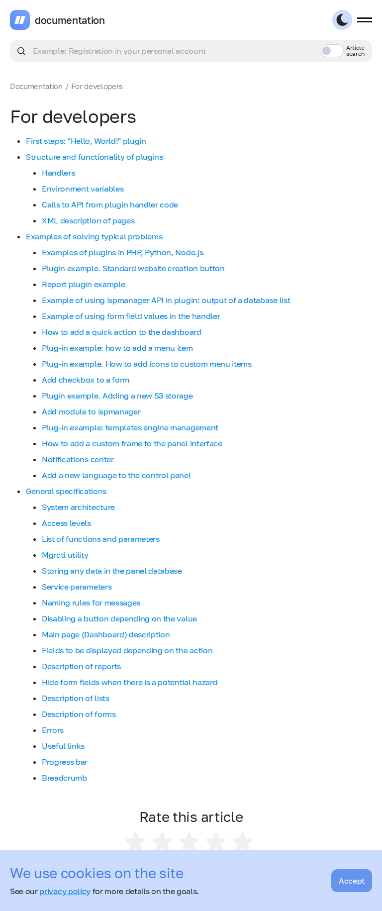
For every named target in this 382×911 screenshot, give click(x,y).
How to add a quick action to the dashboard (121, 332)
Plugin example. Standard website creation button (133, 268)
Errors (53, 730)
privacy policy (65, 891)
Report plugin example (83, 284)
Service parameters (76, 587)
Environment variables (82, 189)
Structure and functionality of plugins (94, 157)
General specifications (66, 491)
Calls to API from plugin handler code (110, 204)
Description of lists (75, 698)
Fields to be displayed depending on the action (127, 650)
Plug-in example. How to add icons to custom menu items (147, 364)
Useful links (63, 746)
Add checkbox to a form (85, 380)
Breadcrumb (64, 778)
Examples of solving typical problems (94, 236)
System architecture (78, 507)
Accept (352, 881)
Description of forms (79, 714)
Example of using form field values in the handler (131, 316)
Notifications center (78, 459)
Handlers (58, 173)
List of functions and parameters (101, 539)
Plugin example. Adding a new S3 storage (117, 396)
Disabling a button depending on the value (119, 618)
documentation (70, 20)
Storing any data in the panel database (112, 571)
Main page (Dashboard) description (106, 634)
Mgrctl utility (65, 555)
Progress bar (65, 762)
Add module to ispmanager (91, 411)
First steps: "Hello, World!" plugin (86, 141)
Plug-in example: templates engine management (130, 427)
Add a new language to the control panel (116, 475)
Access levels (66, 523)
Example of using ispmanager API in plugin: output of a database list (166, 300)
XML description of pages (88, 220)
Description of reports (81, 666)
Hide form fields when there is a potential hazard (129, 682)
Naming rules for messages (91, 602)
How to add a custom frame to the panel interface (132, 443)
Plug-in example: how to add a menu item (117, 348)
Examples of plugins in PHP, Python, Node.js (122, 252)
